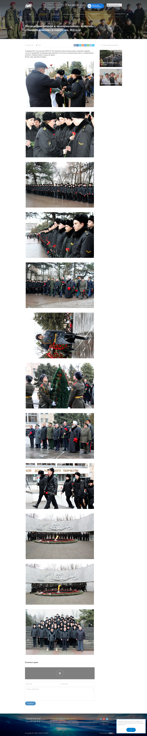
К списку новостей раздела (110, 45)
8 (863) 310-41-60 (77, 5)
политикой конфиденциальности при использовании (130, 723)
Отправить (30, 703)
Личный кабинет (114, 5)
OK (131, 730)
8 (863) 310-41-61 (34, 721)
